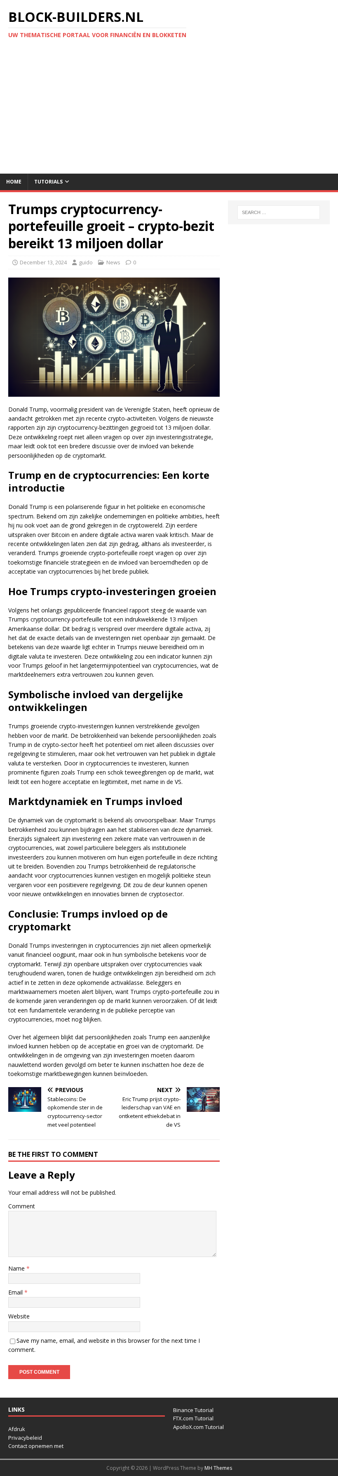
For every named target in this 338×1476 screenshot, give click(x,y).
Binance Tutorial (193, 1410)
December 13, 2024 (43, 262)
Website (19, 1316)
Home (13, 181)
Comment (21, 1206)
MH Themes (218, 1467)
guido (86, 262)
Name (17, 1268)
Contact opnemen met (35, 1446)
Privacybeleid (25, 1437)
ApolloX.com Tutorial (198, 1427)
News (113, 262)
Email (16, 1292)
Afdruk (16, 1429)
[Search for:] (278, 212)
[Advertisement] (169, 111)
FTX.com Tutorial (193, 1418)
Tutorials (48, 181)
